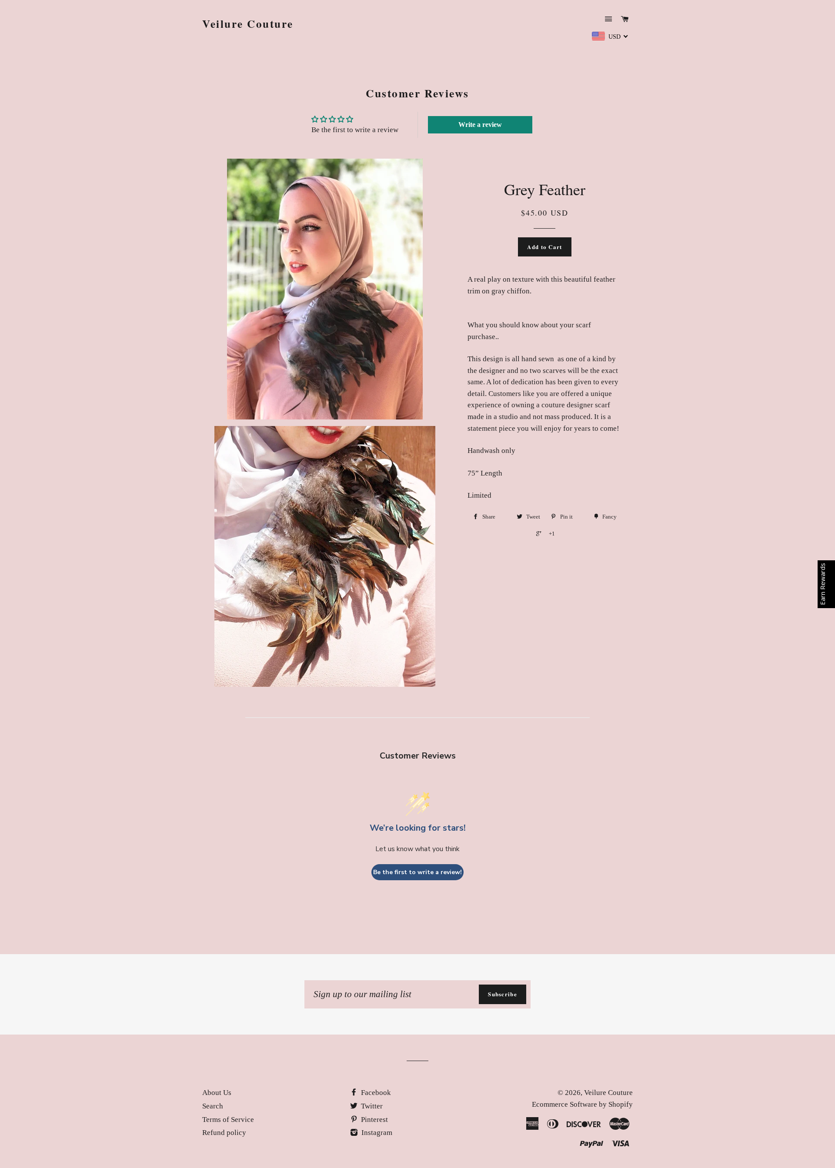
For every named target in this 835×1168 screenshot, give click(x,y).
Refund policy (224, 1132)
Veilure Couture (248, 23)
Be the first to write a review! (417, 872)
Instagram (376, 1132)
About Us (216, 1092)
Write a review (480, 124)
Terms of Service (228, 1119)
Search (212, 1106)
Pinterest (373, 1119)
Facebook (375, 1092)
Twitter (371, 1106)
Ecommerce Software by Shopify (582, 1104)
